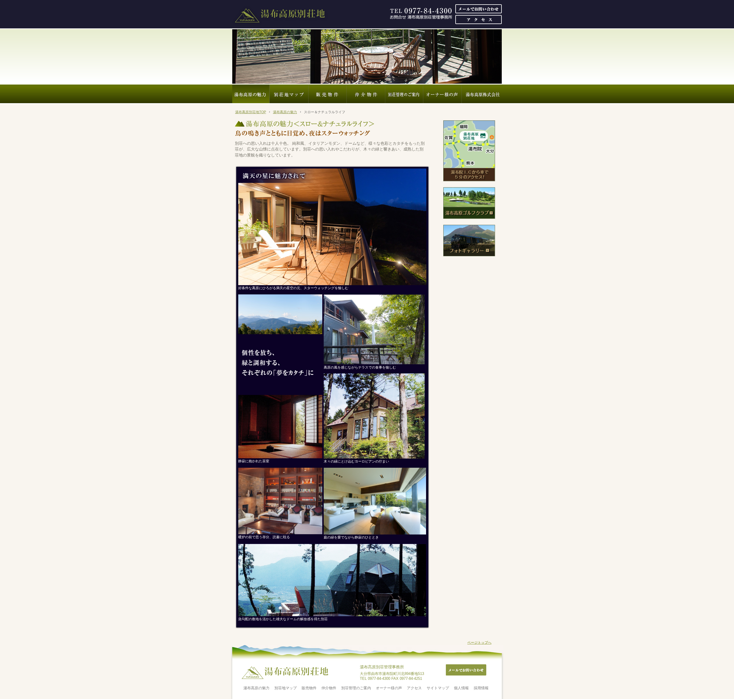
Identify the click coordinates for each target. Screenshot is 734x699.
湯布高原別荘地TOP (250, 112)
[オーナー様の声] (442, 94)
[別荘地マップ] (289, 94)
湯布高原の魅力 (285, 112)
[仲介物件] (366, 94)
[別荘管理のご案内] (404, 94)
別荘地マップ (285, 688)
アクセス (414, 688)
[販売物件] (328, 94)
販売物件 (309, 688)
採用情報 (481, 688)
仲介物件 (328, 688)
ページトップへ (479, 643)
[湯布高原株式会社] (482, 94)
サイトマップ (438, 688)
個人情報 (461, 688)
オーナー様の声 (389, 688)
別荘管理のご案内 (356, 688)
